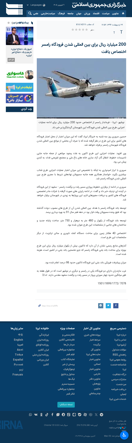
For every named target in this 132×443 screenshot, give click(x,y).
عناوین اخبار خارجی (94, 371)
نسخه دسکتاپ (66, 404)
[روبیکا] (90, 415)
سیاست (105, 14)
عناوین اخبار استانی (94, 361)
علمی (35, 14)
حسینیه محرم (68, 384)
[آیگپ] (74, 415)
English (18, 340)
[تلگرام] (101, 415)
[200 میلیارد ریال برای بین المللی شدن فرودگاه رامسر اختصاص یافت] (81, 88)
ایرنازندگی (44, 335)
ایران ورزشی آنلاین (43, 362)
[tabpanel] (19, 45)
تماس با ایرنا (120, 340)
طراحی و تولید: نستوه (117, 429)
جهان (78, 14)
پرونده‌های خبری (92, 335)
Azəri (20, 350)
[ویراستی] (58, 415)
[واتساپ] (30, 415)
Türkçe (19, 355)
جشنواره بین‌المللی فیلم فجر (66, 352)
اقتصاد (96, 14)
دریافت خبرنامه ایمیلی (118, 391)
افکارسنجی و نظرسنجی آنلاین (67, 337)
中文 (20, 335)
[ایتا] (69, 415)
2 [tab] (16, 23)
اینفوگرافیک (69, 369)
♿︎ (124, 435)
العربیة (20, 345)
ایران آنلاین (43, 350)
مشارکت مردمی (118, 380)
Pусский (18, 365)
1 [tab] (20, 23)
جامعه (70, 14)
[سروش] (63, 415)
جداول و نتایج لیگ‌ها (68, 376)
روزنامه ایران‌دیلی (40, 355)
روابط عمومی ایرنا (118, 360)
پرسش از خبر (68, 364)
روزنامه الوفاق (42, 345)
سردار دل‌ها (69, 345)
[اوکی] (41, 415)
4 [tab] (9, 23)
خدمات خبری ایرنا (117, 399)
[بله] (79, 415)
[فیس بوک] (52, 415)
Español (18, 360)
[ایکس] (96, 415)
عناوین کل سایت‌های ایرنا (93, 352)
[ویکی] (36, 415)
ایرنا (98, 5)
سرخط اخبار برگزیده (95, 342)
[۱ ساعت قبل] (19, 36)
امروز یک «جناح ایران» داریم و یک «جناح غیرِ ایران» (21, 52)
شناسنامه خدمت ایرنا (118, 367)
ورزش (87, 14)
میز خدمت (121, 385)
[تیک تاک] (47, 415)
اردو (21, 370)
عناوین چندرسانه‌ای (94, 391)
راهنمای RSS (119, 355)
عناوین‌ (115, 14)
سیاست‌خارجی (48, 14)
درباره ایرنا (121, 335)
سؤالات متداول (119, 350)
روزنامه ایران (43, 340)
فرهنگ (61, 14)
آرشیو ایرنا (121, 345)
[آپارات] (85, 415)
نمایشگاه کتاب (68, 359)
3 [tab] (12, 23)
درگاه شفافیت (119, 375)
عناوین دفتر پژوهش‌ (94, 381)
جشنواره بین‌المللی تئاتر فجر (66, 391)
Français (18, 375)
